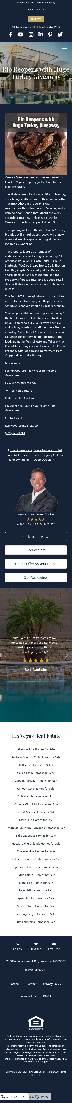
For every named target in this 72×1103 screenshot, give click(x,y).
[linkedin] (40, 34)
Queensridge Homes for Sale (36, 851)
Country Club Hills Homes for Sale (36, 804)
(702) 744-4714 (36, 9)
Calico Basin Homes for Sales (36, 773)
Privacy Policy (52, 984)
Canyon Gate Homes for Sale (36, 788)
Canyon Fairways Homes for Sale (36, 780)
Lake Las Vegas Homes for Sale (36, 835)
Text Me (36, 949)
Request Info (36, 550)
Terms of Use (27, 996)
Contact (31, 984)
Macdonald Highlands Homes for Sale (36, 843)
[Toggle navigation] (65, 48)
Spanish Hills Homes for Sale (35, 898)
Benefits (36, 19)
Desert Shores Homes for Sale (36, 812)
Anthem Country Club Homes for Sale (35, 757)
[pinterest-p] (50, 34)
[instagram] (31, 34)
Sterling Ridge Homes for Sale (36, 914)
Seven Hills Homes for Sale (36, 890)
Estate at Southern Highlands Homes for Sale (36, 828)
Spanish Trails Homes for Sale (36, 906)
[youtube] (20, 34)
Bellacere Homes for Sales (36, 765)
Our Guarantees (36, 577)
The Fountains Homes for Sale (36, 922)
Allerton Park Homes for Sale (36, 749)
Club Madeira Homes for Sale (36, 796)
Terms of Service (35, 1061)
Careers (14, 984)
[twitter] (60, 34)
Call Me (18, 949)
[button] (5, 655)
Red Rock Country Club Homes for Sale (36, 859)
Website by (35, 1096)
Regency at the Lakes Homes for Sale (36, 867)
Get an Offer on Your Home (36, 563)
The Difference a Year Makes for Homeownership (20, 454)
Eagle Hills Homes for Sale (36, 820)
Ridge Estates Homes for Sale (36, 875)
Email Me (54, 949)
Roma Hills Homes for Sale (36, 882)
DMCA (47, 996)
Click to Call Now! (35, 536)
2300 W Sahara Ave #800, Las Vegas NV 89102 (36, 27)
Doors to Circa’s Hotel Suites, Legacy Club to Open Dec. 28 (48, 454)
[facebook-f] (10, 34)
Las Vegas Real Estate (36, 735)
